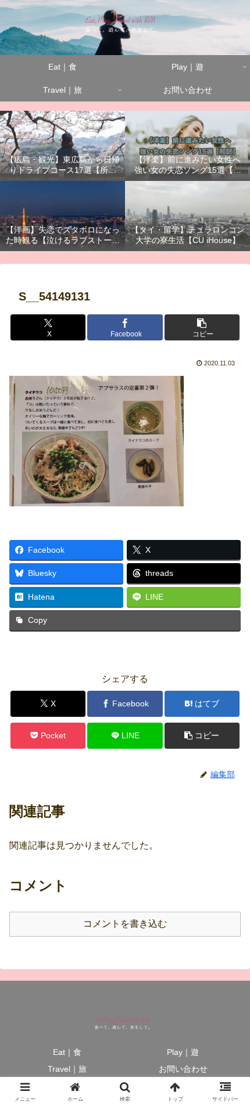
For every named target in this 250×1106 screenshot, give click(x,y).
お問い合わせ (183, 1069)
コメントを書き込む (125, 924)
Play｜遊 (183, 1052)
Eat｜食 (67, 1052)
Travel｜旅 (67, 1069)
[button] (202, 327)
